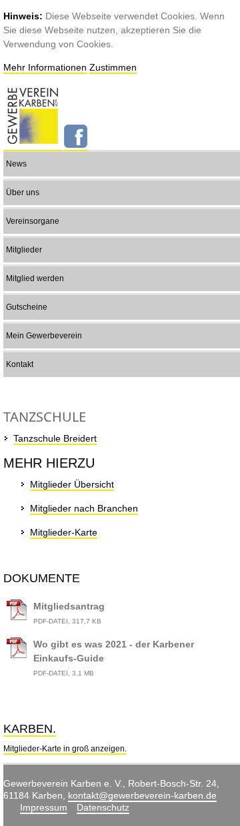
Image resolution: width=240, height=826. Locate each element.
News (16, 164)
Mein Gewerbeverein (44, 335)
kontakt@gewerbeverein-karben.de (142, 795)
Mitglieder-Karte (63, 532)
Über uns (22, 192)
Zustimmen (113, 67)
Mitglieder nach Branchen (84, 508)
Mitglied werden (35, 278)
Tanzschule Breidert (55, 438)
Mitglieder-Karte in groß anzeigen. (65, 748)
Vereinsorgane (32, 221)
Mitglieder (24, 249)
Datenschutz (103, 807)
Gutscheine (26, 307)
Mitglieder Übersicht (72, 484)
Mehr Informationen (45, 67)
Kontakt (19, 364)
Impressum (43, 807)
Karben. (29, 728)
